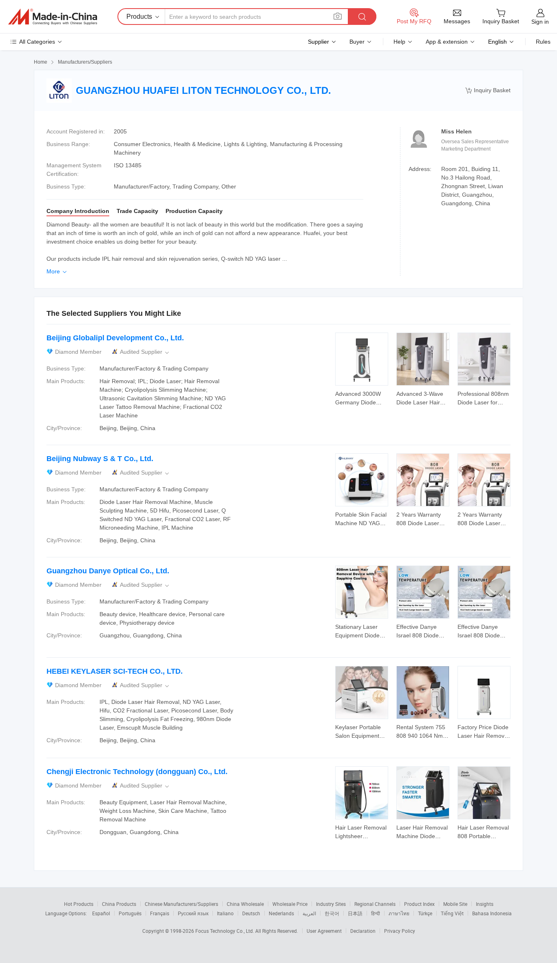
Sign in (540, 21)
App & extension (447, 41)
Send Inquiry (362, 397)
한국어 (332, 913)
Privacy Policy (399, 930)
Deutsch (251, 913)
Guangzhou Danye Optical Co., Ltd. (107, 571)
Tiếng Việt (452, 913)
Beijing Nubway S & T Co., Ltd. (99, 459)
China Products (119, 904)
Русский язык (193, 913)
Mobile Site (455, 904)
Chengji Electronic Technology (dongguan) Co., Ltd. (137, 772)
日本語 (355, 913)
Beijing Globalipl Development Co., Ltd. (115, 338)
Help (399, 41)
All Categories (37, 41)
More (57, 271)
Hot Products (78, 904)
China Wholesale (245, 904)
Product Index (419, 904)
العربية (309, 913)
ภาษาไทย (399, 913)
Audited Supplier (145, 351)
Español (101, 913)
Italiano (225, 913)
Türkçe (425, 913)
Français (159, 913)
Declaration (363, 930)
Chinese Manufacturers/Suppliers (181, 904)
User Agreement (324, 930)
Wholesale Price (289, 904)
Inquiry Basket (488, 90)
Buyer (357, 41)
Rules (543, 41)
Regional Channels (375, 904)
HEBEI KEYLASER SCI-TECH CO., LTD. (114, 671)
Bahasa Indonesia (492, 913)
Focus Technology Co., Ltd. (225, 930)
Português (130, 913)
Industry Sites (331, 904)
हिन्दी (375, 913)
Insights (484, 904)
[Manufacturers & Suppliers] (52, 16)
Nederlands (281, 913)
